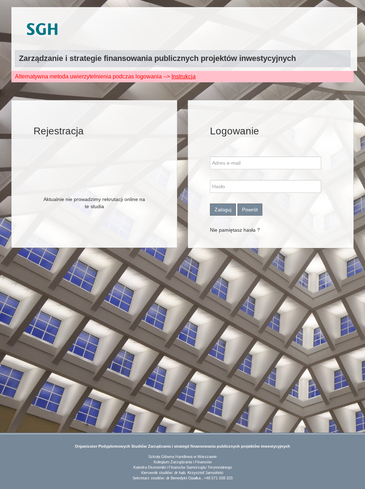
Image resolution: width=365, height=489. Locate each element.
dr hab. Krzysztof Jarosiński (198, 472)
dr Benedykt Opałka (183, 478)
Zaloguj (223, 209)
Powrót (250, 209)
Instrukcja (183, 76)
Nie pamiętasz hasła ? (235, 230)
